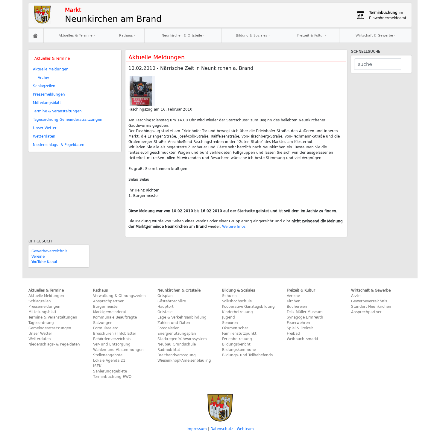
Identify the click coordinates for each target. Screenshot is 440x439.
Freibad (293, 333)
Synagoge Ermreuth (305, 317)
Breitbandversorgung (176, 354)
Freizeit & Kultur (310, 35)
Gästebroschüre (171, 301)
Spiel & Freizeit (300, 328)
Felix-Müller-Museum (305, 311)
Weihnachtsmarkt (302, 338)
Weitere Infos (233, 226)
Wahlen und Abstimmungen (118, 349)
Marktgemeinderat (109, 311)
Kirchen (294, 301)
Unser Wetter (45, 127)
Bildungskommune (239, 349)
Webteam (245, 428)
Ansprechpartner (108, 301)
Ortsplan (165, 295)
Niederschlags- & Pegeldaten (58, 144)
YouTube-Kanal (44, 261)
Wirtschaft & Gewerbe (374, 35)
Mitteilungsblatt (47, 102)
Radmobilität (168, 349)
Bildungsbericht (236, 344)
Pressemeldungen (49, 94)
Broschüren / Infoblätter (114, 333)
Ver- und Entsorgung (112, 344)
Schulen (229, 295)
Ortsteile (164, 311)
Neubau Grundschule (176, 344)
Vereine (38, 256)
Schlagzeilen (44, 85)
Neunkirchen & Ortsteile (182, 35)
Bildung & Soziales (251, 35)
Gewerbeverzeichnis (49, 251)
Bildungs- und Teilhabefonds (247, 354)
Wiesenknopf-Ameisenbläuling (184, 360)
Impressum (196, 428)
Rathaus (126, 35)
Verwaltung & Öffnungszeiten (119, 295)
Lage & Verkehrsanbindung (182, 317)
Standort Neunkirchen (371, 306)
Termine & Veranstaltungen (57, 111)
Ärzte (355, 295)
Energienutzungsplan (176, 333)
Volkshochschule (237, 301)
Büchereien (297, 306)
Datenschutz (221, 428)
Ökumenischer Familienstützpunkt (239, 330)
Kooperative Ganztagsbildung (248, 306)
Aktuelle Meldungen (51, 69)
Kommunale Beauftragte (115, 317)
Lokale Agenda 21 (109, 360)
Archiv (43, 77)
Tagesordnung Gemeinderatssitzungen (67, 119)
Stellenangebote (107, 354)
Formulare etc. (106, 328)
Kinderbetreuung (237, 311)
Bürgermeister (106, 306)
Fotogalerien (168, 328)
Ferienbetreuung (237, 338)
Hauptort (165, 306)
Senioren (230, 322)
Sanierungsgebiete (110, 371)
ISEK (97, 365)
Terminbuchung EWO (112, 376)
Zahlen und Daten (173, 322)
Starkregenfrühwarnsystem (182, 338)
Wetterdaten (44, 136)
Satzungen (103, 322)
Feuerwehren (298, 322)
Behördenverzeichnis (112, 338)
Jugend (228, 317)
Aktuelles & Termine (75, 35)
